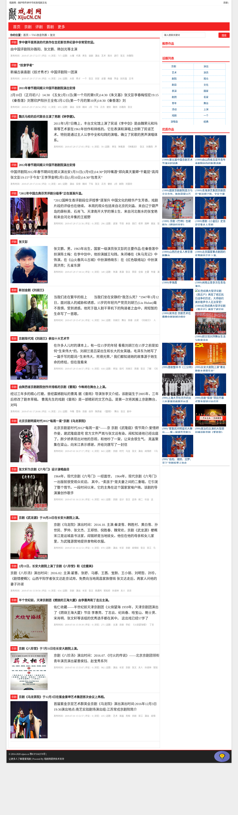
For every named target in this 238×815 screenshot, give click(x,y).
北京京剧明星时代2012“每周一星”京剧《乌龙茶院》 (53, 421)
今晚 (72, 411)
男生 (84, 56)
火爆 (72, 56)
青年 (178, 103)
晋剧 (50, 27)
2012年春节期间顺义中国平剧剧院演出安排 (47, 165)
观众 (110, 56)
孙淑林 (115, 590)
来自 (128, 223)
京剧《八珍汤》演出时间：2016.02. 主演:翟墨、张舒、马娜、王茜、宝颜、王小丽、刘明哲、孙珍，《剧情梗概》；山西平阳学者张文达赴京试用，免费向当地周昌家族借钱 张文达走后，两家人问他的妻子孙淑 (84, 578)
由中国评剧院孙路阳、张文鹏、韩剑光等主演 (43, 49)
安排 (78, 107)
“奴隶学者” (26, 65)
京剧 (225, 2)
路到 (115, 107)
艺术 (103, 56)
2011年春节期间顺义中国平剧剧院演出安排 (47, 88)
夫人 (123, 590)
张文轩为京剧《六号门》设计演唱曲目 (44, 469)
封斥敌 (123, 78)
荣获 (134, 272)
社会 (147, 499)
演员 (210, 72)
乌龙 (128, 451)
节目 (121, 223)
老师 (140, 223)
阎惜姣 (135, 548)
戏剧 (178, 115)
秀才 (78, 78)
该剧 (91, 56)
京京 (129, 590)
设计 (121, 499)
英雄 (130, 320)
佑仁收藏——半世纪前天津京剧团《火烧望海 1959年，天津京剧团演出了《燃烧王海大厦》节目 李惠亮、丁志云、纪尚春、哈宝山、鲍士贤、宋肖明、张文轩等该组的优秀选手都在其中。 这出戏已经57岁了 (106, 612)
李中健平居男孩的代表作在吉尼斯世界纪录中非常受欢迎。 (57, 42)
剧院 (121, 184)
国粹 (147, 223)
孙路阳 (130, 56)
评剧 (39, 27)
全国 (140, 272)
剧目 (178, 84)
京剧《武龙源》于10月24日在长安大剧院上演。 (50, 517)
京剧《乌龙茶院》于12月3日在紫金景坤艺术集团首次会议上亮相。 (63, 697)
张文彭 (23, 241)
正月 (102, 107)
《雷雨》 (108, 411)
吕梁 (136, 320)
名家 (210, 97)
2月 (90, 107)
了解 (149, 368)
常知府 (107, 590)
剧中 (129, 411)
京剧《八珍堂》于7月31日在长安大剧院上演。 (49, 648)
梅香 (110, 78)
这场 (134, 499)
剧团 (178, 97)
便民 (109, 107)
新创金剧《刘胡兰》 (32, 290)
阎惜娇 (148, 451)
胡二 (140, 499)
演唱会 (178, 121)
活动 (178, 109)
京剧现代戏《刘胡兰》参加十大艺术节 (44, 338)
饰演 (115, 272)
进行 (116, 56)
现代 (121, 368)
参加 (115, 368)
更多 (61, 27)
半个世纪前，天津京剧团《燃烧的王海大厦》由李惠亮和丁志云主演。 (65, 600)
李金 (116, 78)
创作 (91, 411)
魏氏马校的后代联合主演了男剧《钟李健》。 (48, 116)
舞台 (124, 320)
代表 (78, 56)
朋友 (153, 223)
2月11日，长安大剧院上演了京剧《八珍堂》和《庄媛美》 (57, 566)
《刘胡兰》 (146, 320)
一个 (84, 78)
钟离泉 (121, 147)
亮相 (128, 716)
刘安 (97, 78)
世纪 (128, 625)
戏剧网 (12, 2)
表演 (121, 272)
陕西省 (98, 411)
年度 (153, 272)
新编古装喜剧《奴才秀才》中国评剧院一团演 (43, 72)
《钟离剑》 (132, 147)
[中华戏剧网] (25, 13)
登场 (78, 411)
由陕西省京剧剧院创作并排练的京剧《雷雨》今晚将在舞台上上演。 (63, 387)
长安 (121, 548)
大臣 (72, 78)
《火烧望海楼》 (140, 625)
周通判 (98, 590)
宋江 (149, 548)
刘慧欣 (129, 184)
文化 (210, 84)
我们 (134, 223)
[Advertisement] (111, 789)
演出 (97, 56)
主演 (115, 625)
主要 (147, 272)
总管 (103, 78)
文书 (131, 78)
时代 (121, 451)
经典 (210, 121)
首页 (16, 27)
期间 (84, 107)
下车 (96, 107)
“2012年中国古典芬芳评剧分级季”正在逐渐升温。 (51, 193)
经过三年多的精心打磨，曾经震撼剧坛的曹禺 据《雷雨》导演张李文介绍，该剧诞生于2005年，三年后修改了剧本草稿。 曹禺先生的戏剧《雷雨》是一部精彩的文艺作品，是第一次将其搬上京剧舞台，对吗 (84, 399)
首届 (121, 716)
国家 (210, 91)
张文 (122, 56)
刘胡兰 (116, 320)
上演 (210, 109)
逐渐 (115, 223)
